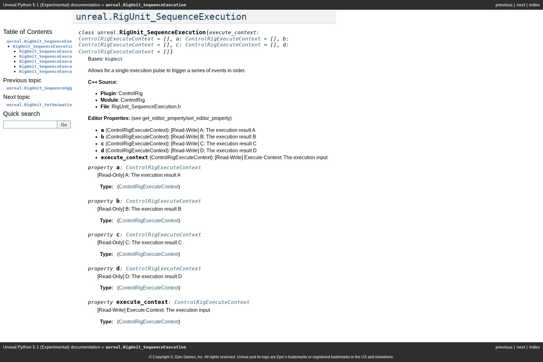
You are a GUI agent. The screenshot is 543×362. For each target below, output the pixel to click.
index (534, 4)
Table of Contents (27, 31)
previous (504, 4)
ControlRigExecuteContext (148, 186)
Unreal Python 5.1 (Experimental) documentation (51, 4)
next (521, 4)
